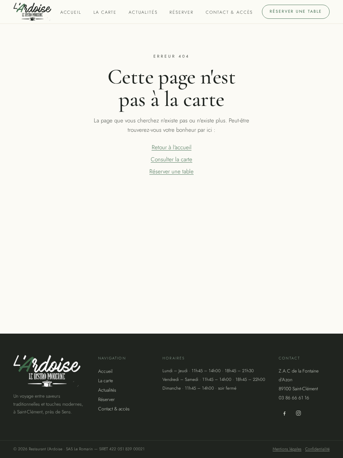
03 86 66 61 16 (294, 397)
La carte (105, 12)
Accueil (70, 12)
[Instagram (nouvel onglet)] (298, 413)
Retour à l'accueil (172, 147)
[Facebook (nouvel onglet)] (284, 413)
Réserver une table (296, 11)
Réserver (181, 12)
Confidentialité (317, 449)
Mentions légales (287, 449)
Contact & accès (229, 12)
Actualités (143, 12)
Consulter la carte (171, 159)
